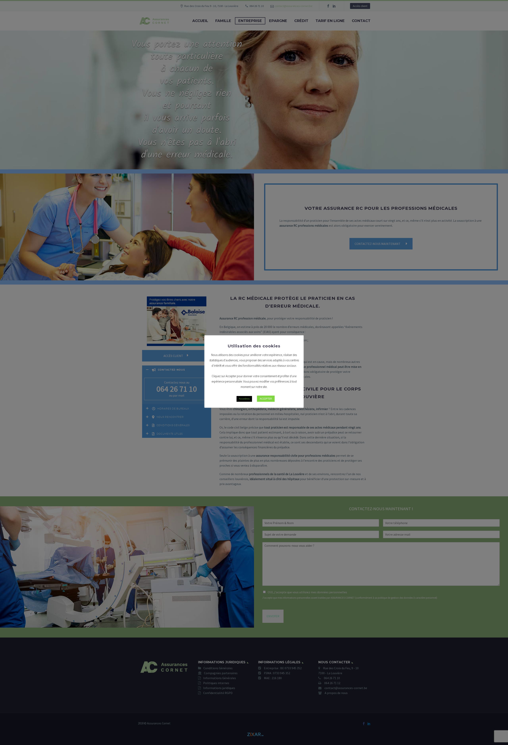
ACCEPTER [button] (266, 398)
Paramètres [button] (244, 398)
